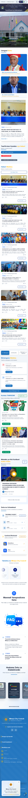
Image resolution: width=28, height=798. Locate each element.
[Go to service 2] (10, 706)
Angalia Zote (21, 395)
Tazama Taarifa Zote (8, 152)
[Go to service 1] (9, 706)
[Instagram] (12, 730)
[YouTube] (15, 730)
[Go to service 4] (13, 706)
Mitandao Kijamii (11, 1)
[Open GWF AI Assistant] (24, 794)
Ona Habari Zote (14, 172)
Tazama (9, 371)
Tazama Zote (22, 515)
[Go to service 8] (18, 706)
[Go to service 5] (14, 706)
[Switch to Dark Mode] (17, 2)
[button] (14, 643)
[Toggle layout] (19, 782)
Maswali (3, 1)
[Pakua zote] (22, 522)
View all (25, 462)
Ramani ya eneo (23, 790)
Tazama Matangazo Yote (14, 390)
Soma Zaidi (3, 138)
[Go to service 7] (17, 706)
